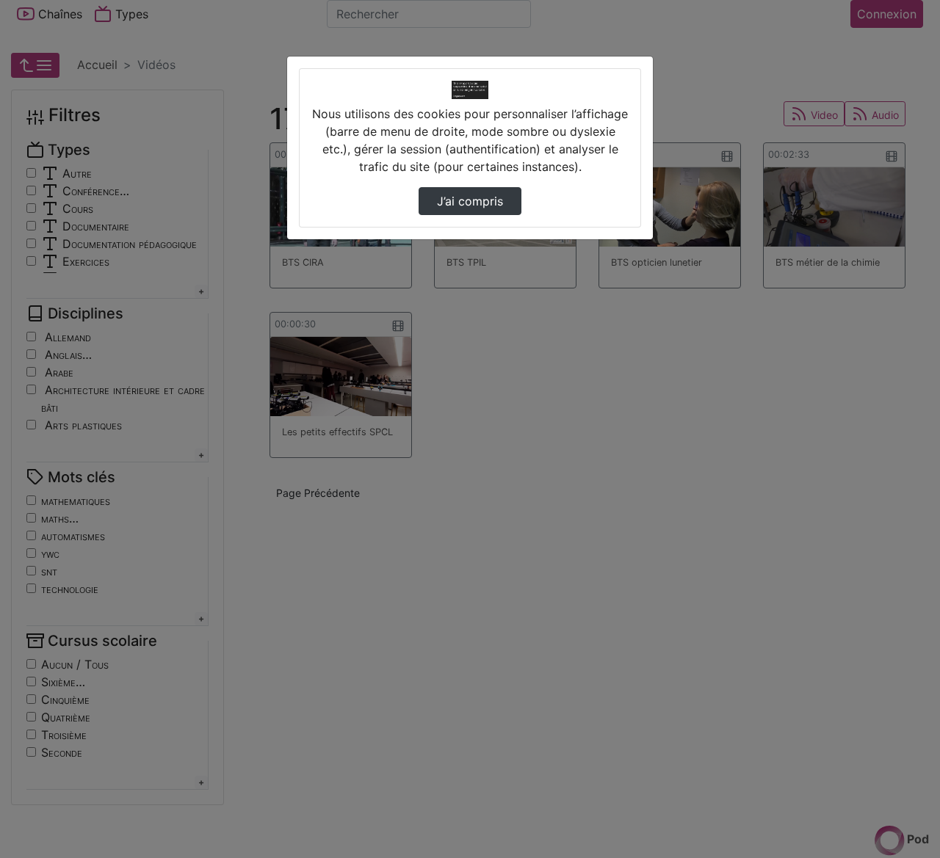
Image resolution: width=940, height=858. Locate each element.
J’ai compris (470, 201)
